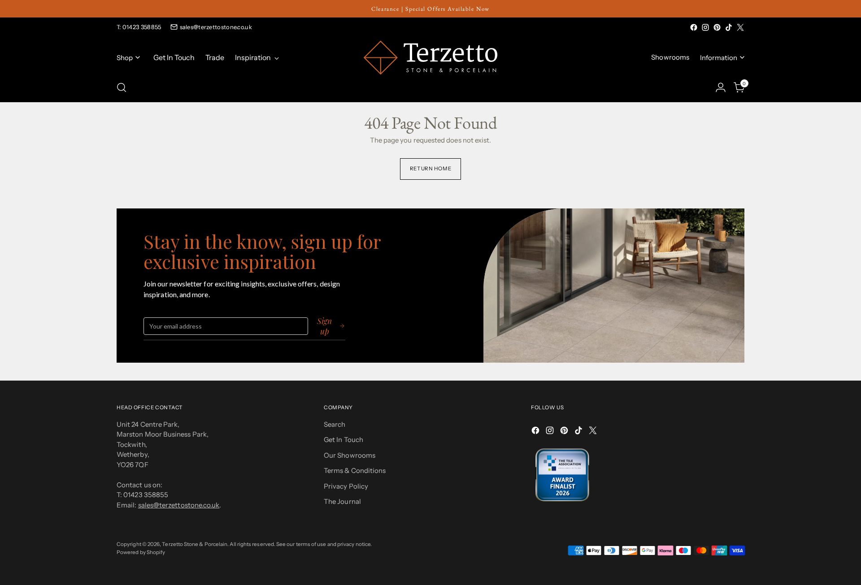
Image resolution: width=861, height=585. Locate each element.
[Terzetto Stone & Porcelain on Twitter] (740, 27)
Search (334, 424)
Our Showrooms (349, 455)
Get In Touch (343, 439)
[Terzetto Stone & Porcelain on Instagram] (705, 27)
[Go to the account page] (721, 87)
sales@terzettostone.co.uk (216, 26)
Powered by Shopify (141, 552)
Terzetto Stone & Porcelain (194, 544)
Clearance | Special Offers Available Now (430, 9)
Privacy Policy (346, 486)
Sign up (324, 326)
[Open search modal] (121, 87)
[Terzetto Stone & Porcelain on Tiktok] (729, 27)
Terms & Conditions (355, 470)
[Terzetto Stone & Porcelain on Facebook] (694, 27)
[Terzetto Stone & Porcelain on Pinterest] (717, 27)
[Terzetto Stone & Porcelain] (430, 57)
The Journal (342, 501)
